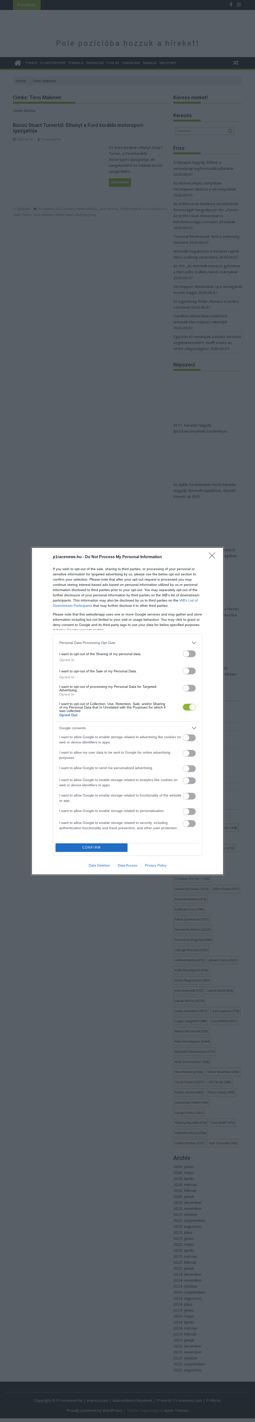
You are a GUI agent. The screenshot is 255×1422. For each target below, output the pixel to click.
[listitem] (127, 642)
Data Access (127, 865)
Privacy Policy (156, 865)
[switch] (189, 653)
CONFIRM (91, 847)
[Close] (213, 557)
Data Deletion (99, 865)
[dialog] (127, 711)
